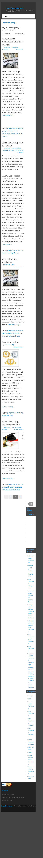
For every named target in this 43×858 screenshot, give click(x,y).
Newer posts (19, 34)
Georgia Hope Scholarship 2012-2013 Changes (12, 41)
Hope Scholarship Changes (10, 253)
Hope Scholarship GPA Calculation (31, 639)
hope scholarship (7, 415)
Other (29, 752)
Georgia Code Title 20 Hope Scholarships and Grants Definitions (31, 611)
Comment (20, 152)
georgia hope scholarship (15, 128)
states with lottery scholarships (10, 260)
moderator (7, 47)
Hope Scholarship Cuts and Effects (12, 144)
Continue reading (8, 115)
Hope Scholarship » (9, 23)
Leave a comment (18, 267)
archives (30, 695)
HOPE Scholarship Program (31, 742)
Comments (19, 49)
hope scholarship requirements (12, 487)
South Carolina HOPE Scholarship (31, 760)
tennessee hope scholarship (11, 336)
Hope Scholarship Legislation (15, 150)
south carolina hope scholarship (12, 333)
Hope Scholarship (14, 8)
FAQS (13, 264)
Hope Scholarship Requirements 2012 (11, 423)
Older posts (6, 34)
